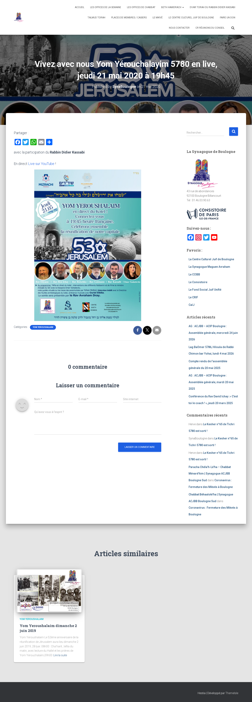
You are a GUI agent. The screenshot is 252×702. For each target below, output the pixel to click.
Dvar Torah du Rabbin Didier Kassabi (212, 7)
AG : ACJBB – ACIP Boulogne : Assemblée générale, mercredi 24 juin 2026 (213, 333)
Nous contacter (179, 27)
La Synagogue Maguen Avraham (209, 266)
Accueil (79, 7)
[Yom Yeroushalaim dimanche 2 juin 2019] (49, 590)
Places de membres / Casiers (129, 17)
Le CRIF (193, 297)
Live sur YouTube (41, 164)
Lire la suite (60, 655)
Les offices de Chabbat (141, 7)
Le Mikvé (158, 17)
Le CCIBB (194, 274)
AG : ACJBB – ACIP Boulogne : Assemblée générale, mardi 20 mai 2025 (211, 382)
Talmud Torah (96, 17)
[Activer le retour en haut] (244, 694)
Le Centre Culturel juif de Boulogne (191, 17)
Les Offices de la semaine (105, 7)
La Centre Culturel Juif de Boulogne (211, 259)
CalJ (192, 304)
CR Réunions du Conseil (209, 27)
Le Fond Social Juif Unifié (205, 289)
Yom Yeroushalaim (43, 327)
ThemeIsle (231, 693)
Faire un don (227, 17)
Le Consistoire (198, 282)
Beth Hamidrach (171, 7)
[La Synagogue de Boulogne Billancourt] (19, 17)
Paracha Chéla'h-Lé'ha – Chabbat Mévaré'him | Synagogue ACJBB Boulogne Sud (210, 473)
